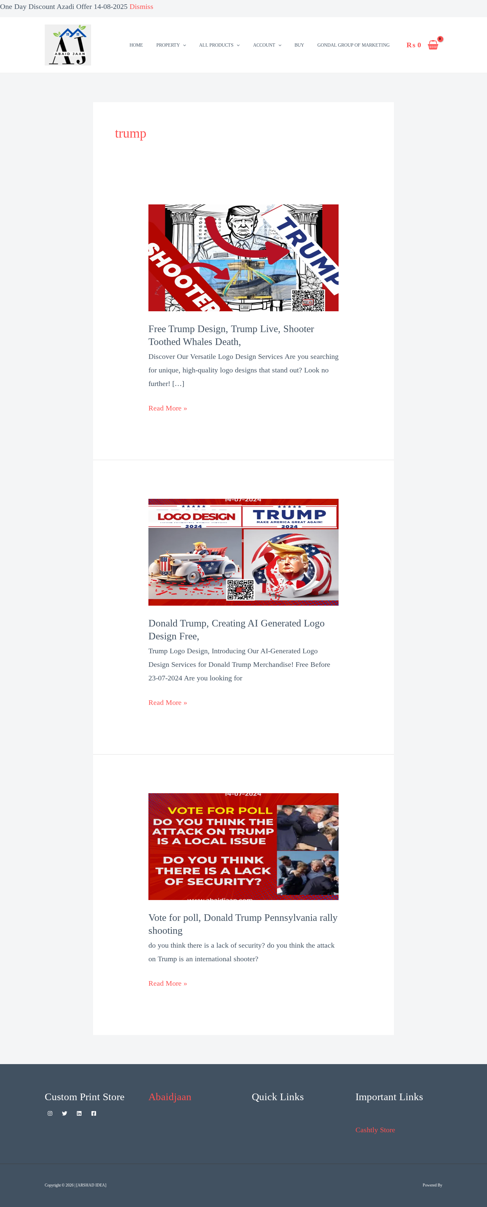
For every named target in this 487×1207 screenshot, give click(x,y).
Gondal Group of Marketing (353, 45)
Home (136, 45)
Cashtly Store (375, 1130)
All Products (216, 45)
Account (264, 45)
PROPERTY (168, 45)
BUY (299, 45)
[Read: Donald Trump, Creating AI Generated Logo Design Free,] (243, 551)
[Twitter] (64, 1113)
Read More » (167, 407)
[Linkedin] (79, 1113)
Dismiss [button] (141, 6)
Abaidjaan (169, 1096)
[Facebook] (93, 1113)
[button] (183, 45)
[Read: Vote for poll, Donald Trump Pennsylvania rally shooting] (243, 846)
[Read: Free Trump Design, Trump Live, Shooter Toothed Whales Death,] (243, 257)
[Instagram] (50, 1113)
